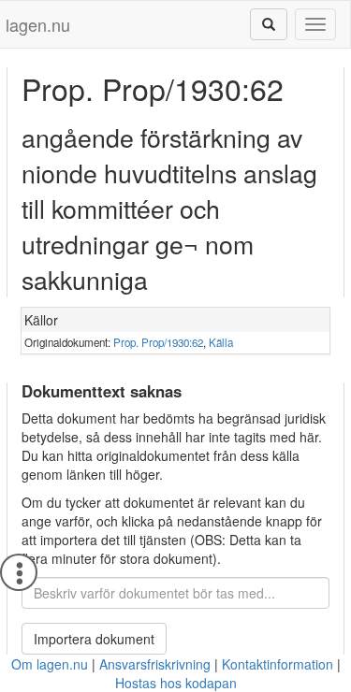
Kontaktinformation (277, 664)
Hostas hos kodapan (176, 682)
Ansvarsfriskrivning (155, 664)
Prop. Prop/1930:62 (158, 342)
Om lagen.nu (49, 664)
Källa (221, 342)
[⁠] (268, 24)
